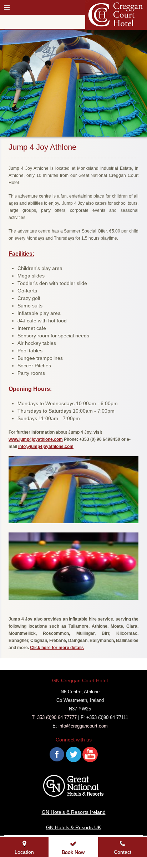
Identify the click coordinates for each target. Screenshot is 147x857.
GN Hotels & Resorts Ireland (74, 812)
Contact (122, 852)
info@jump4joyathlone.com (46, 446)
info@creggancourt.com (83, 726)
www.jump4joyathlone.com (36, 439)
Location (24, 852)
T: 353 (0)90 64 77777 (54, 717)
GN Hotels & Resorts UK (73, 827)
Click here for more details (57, 647)
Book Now (73, 852)
